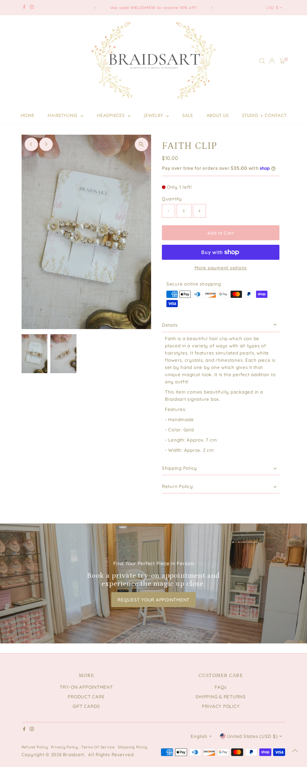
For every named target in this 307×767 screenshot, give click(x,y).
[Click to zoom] (141, 144)
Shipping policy (133, 747)
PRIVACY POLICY (221, 706)
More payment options (221, 268)
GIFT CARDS (86, 706)
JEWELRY (154, 115)
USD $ (272, 7)
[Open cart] (282, 61)
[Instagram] (31, 7)
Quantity (172, 199)
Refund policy (35, 747)
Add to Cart (220, 233)
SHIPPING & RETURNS (220, 697)
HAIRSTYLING (63, 115)
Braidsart (73, 754)
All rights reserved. (111, 754)
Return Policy (177, 486)
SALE (187, 115)
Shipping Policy (179, 468)
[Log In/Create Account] (272, 61)
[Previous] (95, 7)
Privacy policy (64, 747)
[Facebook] (24, 7)
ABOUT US (218, 115)
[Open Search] (262, 61)
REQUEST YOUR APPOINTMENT (153, 600)
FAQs (221, 687)
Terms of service (98, 747)
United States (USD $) (252, 736)
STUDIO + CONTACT (264, 115)
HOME (27, 115)
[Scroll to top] (295, 751)
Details (170, 325)
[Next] (211, 7)
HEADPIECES (111, 115)
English (199, 736)
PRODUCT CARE (86, 697)
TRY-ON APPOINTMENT (86, 687)
